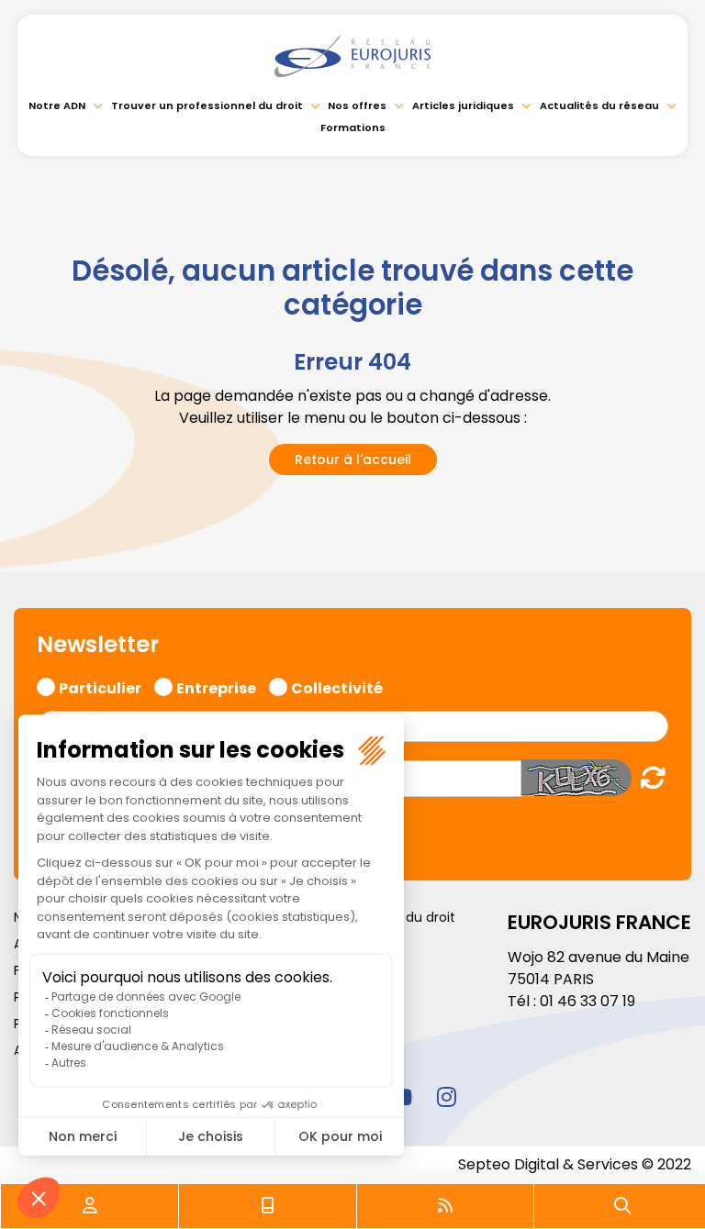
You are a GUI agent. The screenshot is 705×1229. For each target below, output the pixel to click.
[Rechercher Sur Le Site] (622, 1206)
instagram (446, 1097)
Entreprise (216, 686)
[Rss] (445, 1206)
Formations (353, 127)
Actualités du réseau (599, 105)
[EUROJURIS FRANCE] (352, 56)
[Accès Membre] (90, 1206)
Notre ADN (56, 105)
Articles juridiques (463, 105)
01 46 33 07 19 (587, 1001)
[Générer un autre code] (647, 777)
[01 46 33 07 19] (268, 1206)
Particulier (100, 686)
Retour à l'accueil (353, 459)
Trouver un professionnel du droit (207, 105)
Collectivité (337, 686)
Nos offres (357, 105)
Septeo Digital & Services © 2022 (574, 1164)
